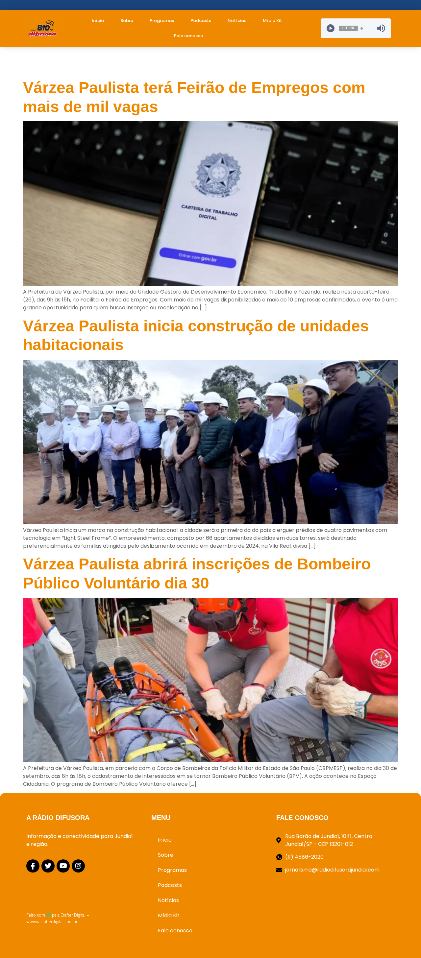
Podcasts (200, 20)
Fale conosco (188, 36)
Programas (162, 20)
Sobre (126, 20)
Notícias (237, 20)
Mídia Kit (272, 20)
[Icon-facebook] (32, 866)
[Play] (330, 28)
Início (98, 20)
